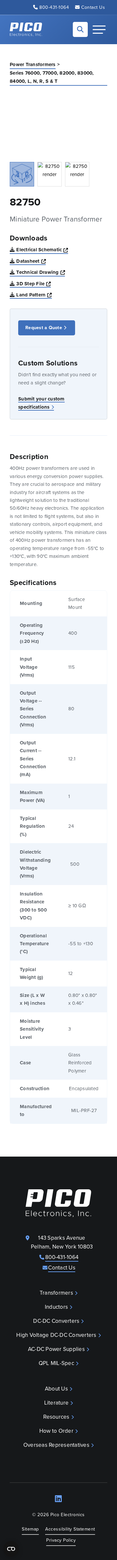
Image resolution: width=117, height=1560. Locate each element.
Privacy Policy (61, 1540)
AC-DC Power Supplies (56, 1349)
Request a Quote (43, 327)
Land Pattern (34, 294)
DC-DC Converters (56, 1321)
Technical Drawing (40, 272)
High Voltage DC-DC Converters (56, 1335)
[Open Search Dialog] (80, 29)
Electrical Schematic (42, 249)
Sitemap (30, 1529)
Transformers (56, 1293)
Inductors (56, 1307)
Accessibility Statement (70, 1529)
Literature (56, 1403)
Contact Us (93, 7)
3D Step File (33, 283)
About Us (56, 1389)
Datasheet (31, 261)
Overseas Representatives (56, 1445)
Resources (56, 1417)
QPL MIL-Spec (56, 1363)
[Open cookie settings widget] (11, 1549)
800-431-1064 (54, 7)
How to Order (56, 1431)
